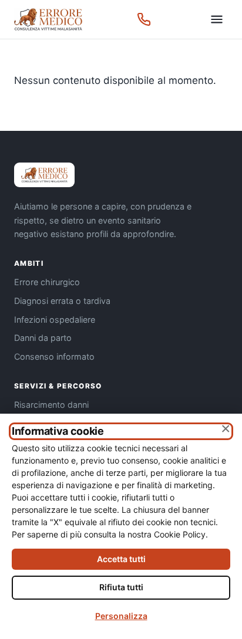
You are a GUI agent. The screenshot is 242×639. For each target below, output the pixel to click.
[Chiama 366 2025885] (144, 19)
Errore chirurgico (47, 282)
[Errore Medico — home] (48, 19)
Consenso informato (54, 356)
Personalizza (121, 616)
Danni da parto (43, 338)
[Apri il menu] (217, 19)
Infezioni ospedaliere (54, 319)
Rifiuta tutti (121, 587)
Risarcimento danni (51, 405)
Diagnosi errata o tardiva (62, 301)
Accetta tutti (121, 559)
